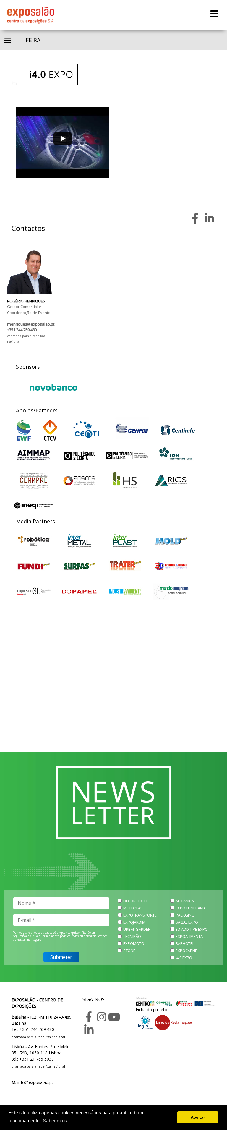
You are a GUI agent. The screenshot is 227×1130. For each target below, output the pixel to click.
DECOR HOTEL (135, 901)
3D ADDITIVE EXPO (192, 929)
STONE (129, 950)
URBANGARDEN (137, 929)
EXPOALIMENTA (189, 936)
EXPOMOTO (133, 943)
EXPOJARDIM (134, 922)
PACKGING (185, 915)
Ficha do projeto (151, 1009)
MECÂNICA (185, 901)
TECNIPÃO (132, 936)
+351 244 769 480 (22, 329)
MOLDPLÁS (133, 908)
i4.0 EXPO (184, 957)
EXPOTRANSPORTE (140, 915)
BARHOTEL (185, 943)
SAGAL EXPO (187, 922)
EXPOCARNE (186, 950)
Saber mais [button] (55, 1120)
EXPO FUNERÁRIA (191, 908)
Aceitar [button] (198, 1117)
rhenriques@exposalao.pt (30, 324)
